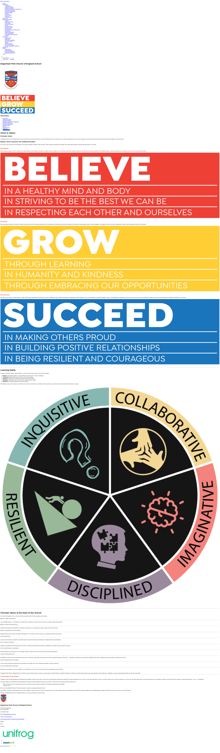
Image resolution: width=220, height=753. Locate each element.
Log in (4, 54)
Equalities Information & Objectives (13, 9)
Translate (12, 59)
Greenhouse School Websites (18, 719)
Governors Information (10, 11)
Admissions (7, 5)
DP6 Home (7, 39)
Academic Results (9, 6)
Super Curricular (9, 41)
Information (5, 4)
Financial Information (10, 10)
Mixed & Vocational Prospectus (12, 45)
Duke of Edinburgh (9, 24)
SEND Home (8, 49)
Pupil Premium (8, 14)
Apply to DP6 (8, 37)
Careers (7, 20)
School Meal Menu (9, 33)
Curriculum (5, 18)
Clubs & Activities (9, 21)
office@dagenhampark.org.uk (9, 714)
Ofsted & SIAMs (8, 12)
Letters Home (8, 28)
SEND (4, 48)
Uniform (7, 35)
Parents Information (7, 19)
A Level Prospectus (9, 44)
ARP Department (9, 50)
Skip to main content (4, 1)
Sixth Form (5, 36)
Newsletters (7, 31)
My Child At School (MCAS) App (12, 29)
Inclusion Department (10, 51)
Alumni (6, 42)
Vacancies (7, 16)
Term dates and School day (11, 34)
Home (4, 3)
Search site (2, 746)
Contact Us (5, 47)
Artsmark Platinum (9, 8)
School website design (5, 719)
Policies (7, 13)
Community (7, 23)
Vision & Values (8, 17)
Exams (6, 25)
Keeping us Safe (8, 27)
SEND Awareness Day (10, 52)
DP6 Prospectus (8, 43)
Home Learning (8, 26)
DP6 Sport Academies (10, 40)
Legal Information (8, 716)
